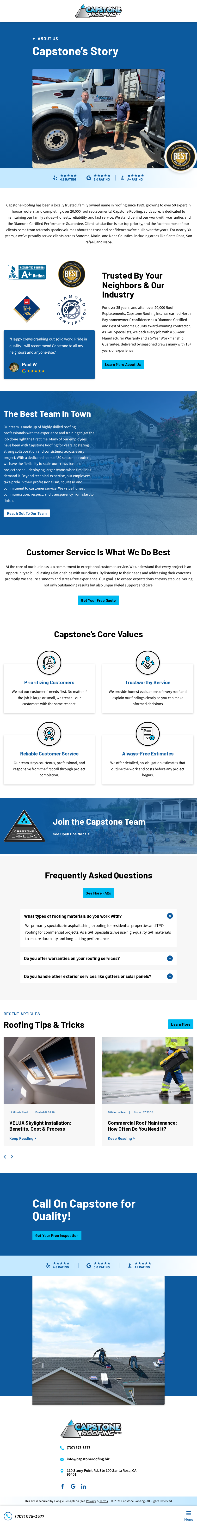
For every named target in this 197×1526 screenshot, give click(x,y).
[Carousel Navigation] (98, 1156)
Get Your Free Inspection (57, 1235)
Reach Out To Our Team (27, 513)
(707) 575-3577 (29, 1516)
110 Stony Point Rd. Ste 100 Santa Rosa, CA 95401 (101, 1472)
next (11, 1156)
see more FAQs (98, 893)
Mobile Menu (188, 1519)
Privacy (91, 1501)
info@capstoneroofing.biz (88, 1459)
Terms (103, 1501)
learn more (181, 1024)
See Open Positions (69, 834)
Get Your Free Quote (98, 600)
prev (5, 1156)
